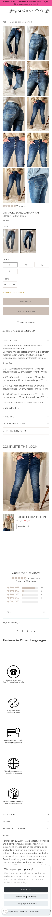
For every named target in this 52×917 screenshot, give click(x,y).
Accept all (26, 889)
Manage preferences (26, 903)
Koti (4, 22)
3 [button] (27, 631)
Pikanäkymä (23, 526)
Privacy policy (11, 911)
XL (10, 271)
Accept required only (26, 896)
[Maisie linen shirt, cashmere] (8, 522)
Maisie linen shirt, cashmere (31, 517)
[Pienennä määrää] (14, 284)
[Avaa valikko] (4, 11)
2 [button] (22, 631)
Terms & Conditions (29, 911)
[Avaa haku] (42, 11)
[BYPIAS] (21, 11)
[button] (9, 206)
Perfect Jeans (19, 216)
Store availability (26, 311)
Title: (6, 259)
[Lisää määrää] (5, 284)
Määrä (6, 278)
